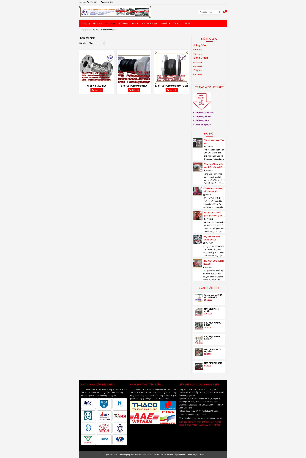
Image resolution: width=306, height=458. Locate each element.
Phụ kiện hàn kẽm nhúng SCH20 (211, 238)
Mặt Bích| (123, 23)
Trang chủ (85, 30)
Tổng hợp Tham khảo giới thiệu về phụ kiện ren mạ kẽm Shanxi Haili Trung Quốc (213, 166)
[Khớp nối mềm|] (115, 12)
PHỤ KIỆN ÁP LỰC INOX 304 (212, 338)
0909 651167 (95, 2)
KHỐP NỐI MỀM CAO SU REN (134, 86)
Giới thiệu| (97, 23)
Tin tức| (177, 23)
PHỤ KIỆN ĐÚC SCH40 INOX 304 (213, 262)
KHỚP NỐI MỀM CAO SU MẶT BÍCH (171, 86)
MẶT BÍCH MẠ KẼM (213, 363)
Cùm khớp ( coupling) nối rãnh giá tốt (213, 189)
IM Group (200, 455)
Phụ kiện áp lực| (149, 23)
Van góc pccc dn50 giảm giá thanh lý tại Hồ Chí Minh (214, 214)
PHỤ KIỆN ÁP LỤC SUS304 (212, 324)
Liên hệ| (187, 23)
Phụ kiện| (110, 23)
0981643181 (108, 2)
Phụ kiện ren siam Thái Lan (214, 141)
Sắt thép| (165, 23)
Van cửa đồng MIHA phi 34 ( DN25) (213, 296)
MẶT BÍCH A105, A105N (211, 310)
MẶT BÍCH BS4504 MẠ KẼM (212, 350)
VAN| (134, 23)
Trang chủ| (85, 23)
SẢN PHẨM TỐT (209, 288)
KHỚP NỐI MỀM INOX (96, 86)
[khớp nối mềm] (96, 67)
